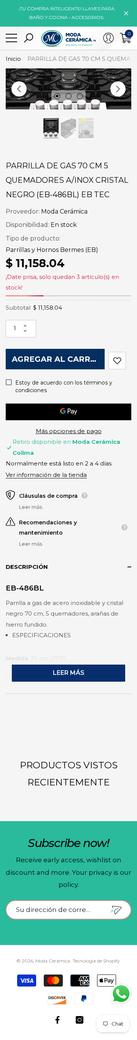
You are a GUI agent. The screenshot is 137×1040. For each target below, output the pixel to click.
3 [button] (80, 96)
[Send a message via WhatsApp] (121, 994)
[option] (68, 88)
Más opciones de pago (69, 431)
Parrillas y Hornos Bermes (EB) (52, 249)
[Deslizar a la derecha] (118, 89)
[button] (28, 38)
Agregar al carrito (58, 359)
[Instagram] (79, 1019)
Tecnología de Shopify (96, 961)
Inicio (13, 58)
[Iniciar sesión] (108, 38)
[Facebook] (57, 1019)
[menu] (11, 38)
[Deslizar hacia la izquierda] (19, 89)
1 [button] (57, 96)
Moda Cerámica (64, 211)
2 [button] (68, 96)
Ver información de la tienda (46, 474)
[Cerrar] (126, 13)
